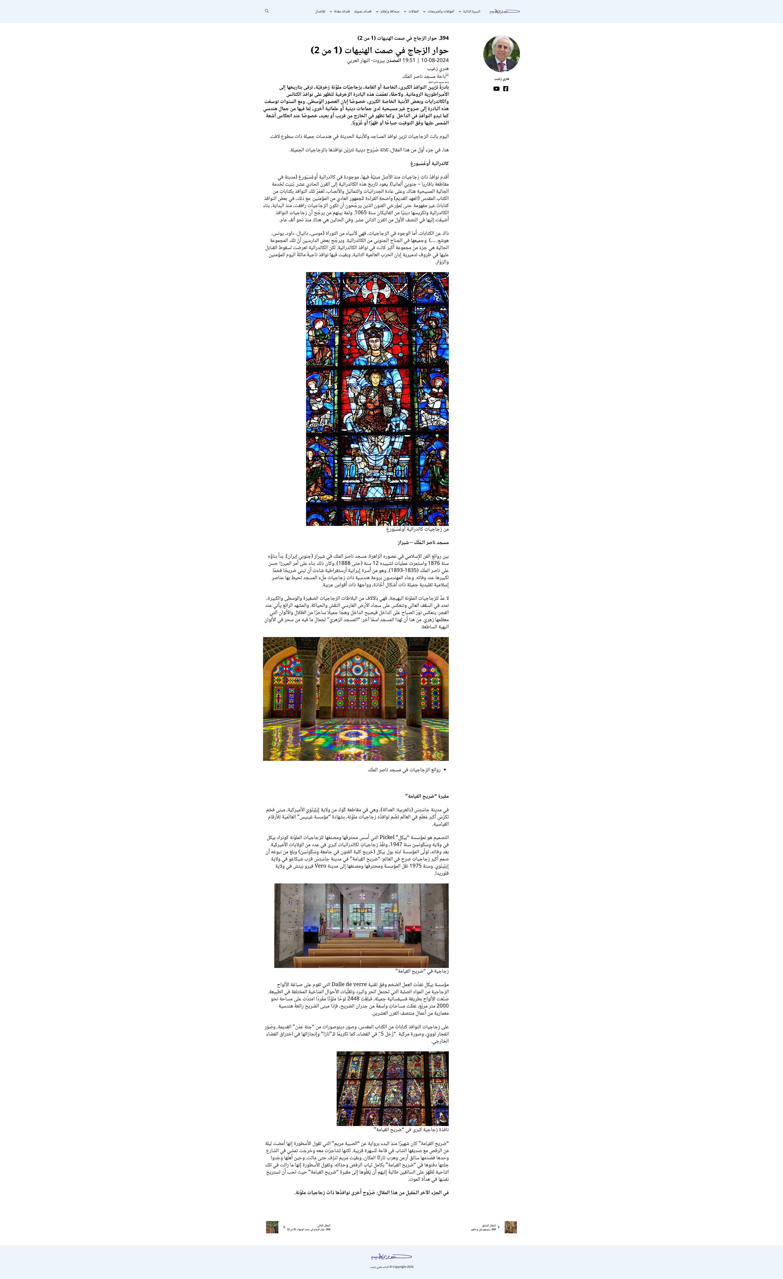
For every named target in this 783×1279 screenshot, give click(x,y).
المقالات (413, 12)
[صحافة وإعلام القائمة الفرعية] (377, 11)
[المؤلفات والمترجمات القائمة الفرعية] (424, 11)
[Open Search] (267, 11)
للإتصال (320, 12)
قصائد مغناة (342, 12)
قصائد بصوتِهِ (363, 12)
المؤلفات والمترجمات (441, 12)
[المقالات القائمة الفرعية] (405, 11)
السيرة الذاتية (471, 12)
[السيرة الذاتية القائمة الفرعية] (459, 11)
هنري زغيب (438, 68)
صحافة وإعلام (389, 12)
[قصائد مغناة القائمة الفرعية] (331, 11)
